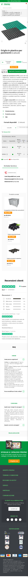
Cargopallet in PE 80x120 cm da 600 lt (14, 210)
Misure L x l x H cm (18, 141)
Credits (9, 572)
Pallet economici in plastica (14, 258)
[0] (26, 4)
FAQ (6, 117)
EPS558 (4, 147)
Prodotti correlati (10, 114)
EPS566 (4, 154)
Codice (4, 141)
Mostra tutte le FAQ (14, 433)
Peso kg (23, 141)
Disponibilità (12, 141)
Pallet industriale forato (14, 234)
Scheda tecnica (9, 111)
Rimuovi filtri (7, 132)
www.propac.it (15, 362)
